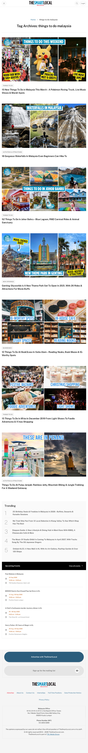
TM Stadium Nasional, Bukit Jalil (19, 583)
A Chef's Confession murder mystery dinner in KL (23, 608)
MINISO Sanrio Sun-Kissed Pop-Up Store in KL (22, 591)
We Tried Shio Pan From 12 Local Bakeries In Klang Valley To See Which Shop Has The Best (46, 522)
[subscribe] (77, 671)
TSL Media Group (53, 734)
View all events (74, 566)
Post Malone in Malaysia (14, 574)
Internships (41, 693)
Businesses (7, 348)
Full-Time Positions (55, 693)
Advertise (10, 693)
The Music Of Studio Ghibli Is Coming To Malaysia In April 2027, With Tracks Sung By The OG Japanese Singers (44, 540)
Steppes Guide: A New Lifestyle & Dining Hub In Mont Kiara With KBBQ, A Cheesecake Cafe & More (43, 531)
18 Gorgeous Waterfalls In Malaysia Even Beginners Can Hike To (34, 156)
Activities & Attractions (12, 152)
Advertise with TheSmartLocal (44, 657)
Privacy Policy (44, 700)
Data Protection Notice (72, 693)
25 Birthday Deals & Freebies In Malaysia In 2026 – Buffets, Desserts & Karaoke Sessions (43, 513)
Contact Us (30, 693)
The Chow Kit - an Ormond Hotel (19, 617)
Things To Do (8, 85)
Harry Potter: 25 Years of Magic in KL (19, 625)
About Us (20, 693)
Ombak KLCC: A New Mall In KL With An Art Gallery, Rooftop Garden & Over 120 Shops (45, 550)
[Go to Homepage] (40, 3)
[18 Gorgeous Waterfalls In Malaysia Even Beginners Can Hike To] (44, 126)
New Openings (8, 281)
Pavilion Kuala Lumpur (16, 600)
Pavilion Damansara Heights (18, 634)
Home (33, 20)
